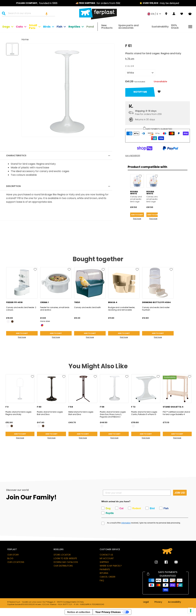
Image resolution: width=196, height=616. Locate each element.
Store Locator (62, 554)
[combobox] (30, 13)
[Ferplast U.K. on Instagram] (156, 562)
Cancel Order (107, 576)
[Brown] (12, 321)
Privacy (158, 602)
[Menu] (190, 26)
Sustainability (160, 26)
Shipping (104, 562)
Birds (47, 26)
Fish (59, 26)
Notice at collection (78, 612)
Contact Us (106, 554)
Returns (104, 573)
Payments (105, 569)
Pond (90, 26)
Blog (10, 558)
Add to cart (137, 214)
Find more (137, 219)
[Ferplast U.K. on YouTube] (174, 562)
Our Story (13, 554)
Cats (19, 26)
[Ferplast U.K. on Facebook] (164, 562)
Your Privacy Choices (108, 612)
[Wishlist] (182, 13)
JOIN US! (180, 492)
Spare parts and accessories (128, 27)
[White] (8, 321)
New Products (107, 27)
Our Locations (15, 562)
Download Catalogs (66, 562)
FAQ (102, 580)
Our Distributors (63, 565)
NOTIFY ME (140, 92)
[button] (46, 13)
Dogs (6, 26)
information (126, 523)
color (129, 66)
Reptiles (74, 26)
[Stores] (166, 14)
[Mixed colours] (42, 325)
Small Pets (33, 26)
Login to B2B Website (65, 558)
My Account (107, 558)
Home (25, 39)
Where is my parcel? (111, 565)
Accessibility (174, 602)
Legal (146, 602)
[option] (36, 3)
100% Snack (175, 27)
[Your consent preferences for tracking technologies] (191, 611)
